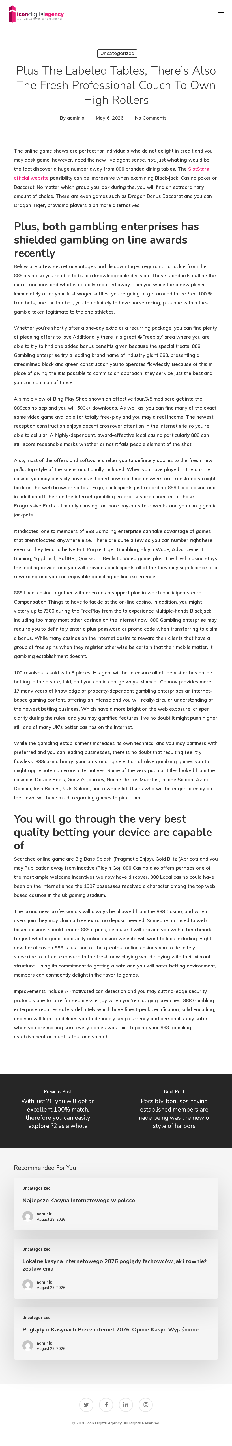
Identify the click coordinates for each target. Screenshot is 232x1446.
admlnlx (75, 118)
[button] (221, 14)
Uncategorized (117, 53)
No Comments (151, 118)
